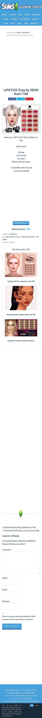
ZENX (4, 239)
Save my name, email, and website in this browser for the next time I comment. (18, 618)
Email (5, 589)
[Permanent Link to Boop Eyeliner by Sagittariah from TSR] (21, 309)
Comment (7, 549)
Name (5, 578)
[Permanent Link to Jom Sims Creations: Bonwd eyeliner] (21, 335)
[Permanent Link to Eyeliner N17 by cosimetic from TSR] (21, 276)
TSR (27, 229)
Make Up (13, 234)
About (37, 705)
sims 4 (18, 237)
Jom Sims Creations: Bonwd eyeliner (21, 341)
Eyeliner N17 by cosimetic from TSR (21, 281)
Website (5, 601)
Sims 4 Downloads (21, 6)
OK (32, 705)
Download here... (21, 223)
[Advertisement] (21, 63)
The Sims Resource (28, 237)
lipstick (12, 237)
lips (7, 237)
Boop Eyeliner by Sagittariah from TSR (21, 315)
